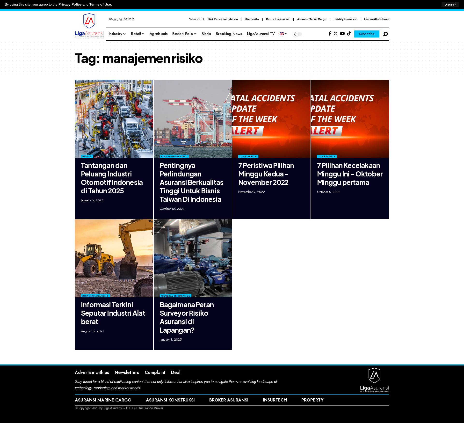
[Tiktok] (349, 33)
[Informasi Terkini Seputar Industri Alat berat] (114, 258)
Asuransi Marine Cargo (311, 19)
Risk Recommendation (223, 19)
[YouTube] (342, 33)
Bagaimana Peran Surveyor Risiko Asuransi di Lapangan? (187, 317)
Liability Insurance (345, 19)
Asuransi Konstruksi (376, 19)
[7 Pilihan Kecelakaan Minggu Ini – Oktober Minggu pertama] (350, 119)
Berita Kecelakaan (278, 19)
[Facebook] (329, 33)
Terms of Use (100, 4)
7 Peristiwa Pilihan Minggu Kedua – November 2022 (266, 173)
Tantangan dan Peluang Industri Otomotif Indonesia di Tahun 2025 (112, 178)
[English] (283, 34)
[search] (385, 34)
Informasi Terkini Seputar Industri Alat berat (113, 313)
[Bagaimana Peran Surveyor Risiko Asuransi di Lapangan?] (193, 258)
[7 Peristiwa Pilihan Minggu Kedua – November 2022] (271, 119)
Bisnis (87, 156)
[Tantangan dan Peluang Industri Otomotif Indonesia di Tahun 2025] (114, 119)
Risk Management (174, 156)
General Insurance (175, 295)
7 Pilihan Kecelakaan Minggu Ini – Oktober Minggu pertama (350, 173)
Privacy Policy (70, 4)
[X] (335, 33)
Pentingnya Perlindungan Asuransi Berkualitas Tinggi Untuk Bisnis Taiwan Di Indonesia (192, 182)
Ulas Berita (252, 19)
